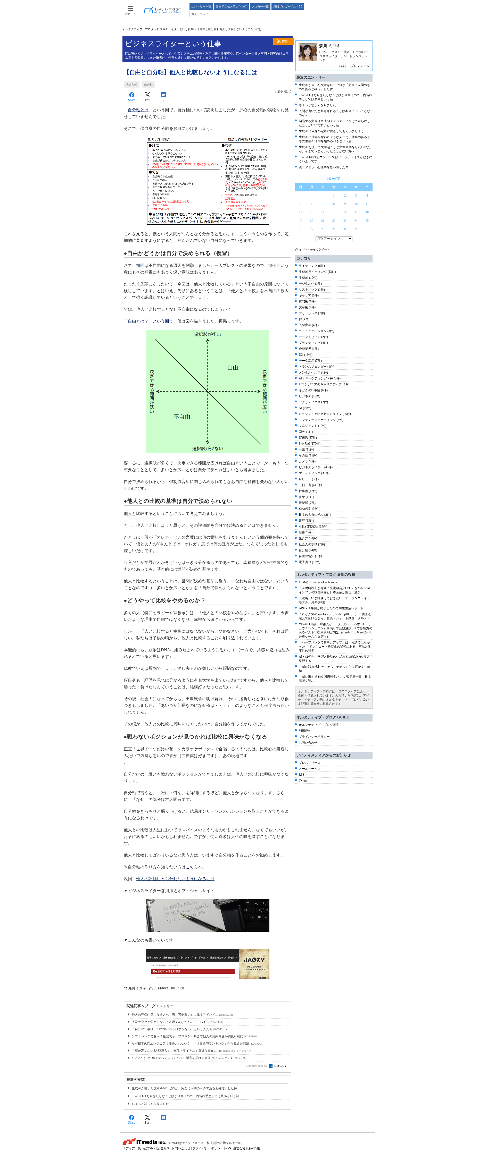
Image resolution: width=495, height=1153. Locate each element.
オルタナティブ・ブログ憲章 (319, 725)
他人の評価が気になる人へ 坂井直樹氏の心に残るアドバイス (182, 1014)
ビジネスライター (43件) (316, 467)
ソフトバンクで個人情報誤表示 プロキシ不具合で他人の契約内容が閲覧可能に (194, 1036)
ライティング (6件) (312, 266)
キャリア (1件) (309, 295)
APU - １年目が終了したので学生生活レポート (331, 608)
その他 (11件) (308, 455)
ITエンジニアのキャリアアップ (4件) (324, 384)
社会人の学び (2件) (312, 544)
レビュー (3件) (309, 479)
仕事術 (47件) (308, 491)
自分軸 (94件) (308, 550)
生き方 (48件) (308, 538)
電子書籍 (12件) (309, 562)
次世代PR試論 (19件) (313, 526)
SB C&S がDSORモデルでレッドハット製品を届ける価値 (189, 1058)
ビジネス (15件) (309, 396)
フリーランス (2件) (312, 313)
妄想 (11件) (306, 497)
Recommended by (257, 1065)
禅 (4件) (304, 319)
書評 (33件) (306, 520)
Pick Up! (131, 84)
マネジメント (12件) (312, 426)
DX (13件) (305, 355)
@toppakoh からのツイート (312, 249)
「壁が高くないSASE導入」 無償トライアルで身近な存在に (192, 1051)
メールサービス (309, 768)
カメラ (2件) (307, 461)
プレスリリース (309, 763)
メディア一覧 (131, 1148)
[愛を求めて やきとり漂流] (207, 964)
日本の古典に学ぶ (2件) (315, 514)
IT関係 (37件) (308, 437)
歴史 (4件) (305, 532)
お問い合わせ (308, 742)
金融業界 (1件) (309, 349)
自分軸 (148, 84)
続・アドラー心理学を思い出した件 (323, 167)
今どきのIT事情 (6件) (313, 390)
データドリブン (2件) (313, 337)
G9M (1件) (306, 432)
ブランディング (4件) (313, 343)
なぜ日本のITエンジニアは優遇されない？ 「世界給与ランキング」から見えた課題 (197, 1043)
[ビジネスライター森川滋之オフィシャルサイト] (207, 915)
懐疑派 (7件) (307, 503)
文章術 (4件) (307, 307)
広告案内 (163, 1148)
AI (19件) (305, 408)
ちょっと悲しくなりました (150, 1104)
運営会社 (239, 1148)
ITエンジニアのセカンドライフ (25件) (325, 414)
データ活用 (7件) (310, 360)
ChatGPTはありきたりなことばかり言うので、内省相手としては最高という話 (185, 1096)
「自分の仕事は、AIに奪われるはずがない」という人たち (179, 1029)
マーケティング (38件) (314, 473)
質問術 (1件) (307, 301)
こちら (192, 867)
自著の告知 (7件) (310, 556)
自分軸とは (138, 110)
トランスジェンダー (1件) (316, 366)
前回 (140, 265)
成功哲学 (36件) (309, 509)
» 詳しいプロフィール (354, 66)
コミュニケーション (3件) (316, 331)
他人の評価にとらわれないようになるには (175, 879)
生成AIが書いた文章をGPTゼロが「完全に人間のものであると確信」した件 (184, 1088)
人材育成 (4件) (309, 325)
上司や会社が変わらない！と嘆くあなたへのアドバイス (177, 1022)
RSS (285, 41)
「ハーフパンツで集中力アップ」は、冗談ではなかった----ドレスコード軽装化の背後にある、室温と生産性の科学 (335, 646)
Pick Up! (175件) (309, 443)
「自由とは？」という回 (146, 321)
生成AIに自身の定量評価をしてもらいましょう (331, 131)
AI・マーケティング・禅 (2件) (320, 378)
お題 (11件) (306, 449)
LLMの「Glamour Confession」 (319, 582)
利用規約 (305, 731)
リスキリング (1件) (312, 289)
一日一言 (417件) (310, 485)
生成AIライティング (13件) (317, 272)
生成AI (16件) (308, 277)
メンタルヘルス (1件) (313, 372)
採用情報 (254, 1148)
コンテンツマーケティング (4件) (321, 420)
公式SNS (149, 1148)
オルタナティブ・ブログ (138, 29)
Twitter (303, 780)
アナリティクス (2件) (313, 402)
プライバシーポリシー (314, 737)
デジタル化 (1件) (310, 283)
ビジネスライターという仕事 (175, 29)
